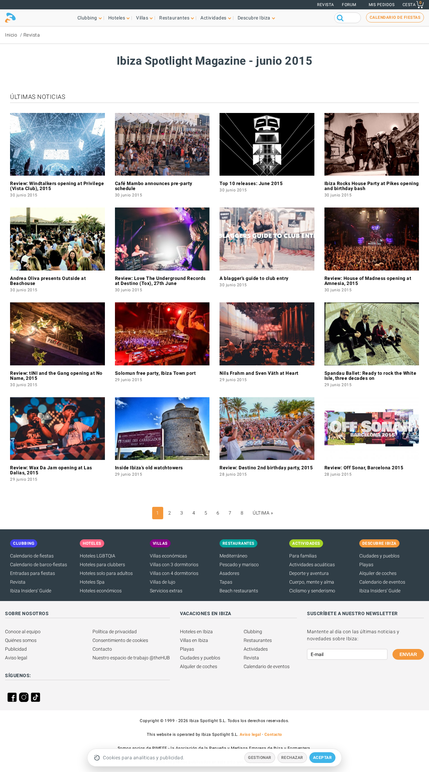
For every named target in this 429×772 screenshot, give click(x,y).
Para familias (303, 555)
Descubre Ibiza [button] (254, 17)
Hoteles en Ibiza (196, 631)
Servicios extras (166, 590)
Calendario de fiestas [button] (395, 17)
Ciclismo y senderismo (312, 590)
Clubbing (253, 631)
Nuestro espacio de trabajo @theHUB (131, 657)
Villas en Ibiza (194, 640)
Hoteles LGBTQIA (97, 555)
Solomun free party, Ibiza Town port (155, 373)
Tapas (226, 582)
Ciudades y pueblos (379, 555)
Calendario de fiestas (32, 555)
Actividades (256, 649)
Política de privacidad (115, 631)
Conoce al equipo (23, 631)
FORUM (349, 4)
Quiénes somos (21, 640)
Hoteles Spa (92, 582)
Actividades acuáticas (312, 564)
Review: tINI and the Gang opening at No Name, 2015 (56, 375)
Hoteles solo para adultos (106, 573)
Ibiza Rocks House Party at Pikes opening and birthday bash (371, 186)
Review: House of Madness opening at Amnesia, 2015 (368, 281)
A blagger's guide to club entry (254, 278)
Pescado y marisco (239, 564)
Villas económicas (168, 555)
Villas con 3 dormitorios (174, 564)
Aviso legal (16, 657)
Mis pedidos (382, 4)
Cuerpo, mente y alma (311, 582)
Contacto (102, 649)
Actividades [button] (213, 17)
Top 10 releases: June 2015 (251, 183)
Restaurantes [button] (174, 17)
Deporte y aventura (309, 573)
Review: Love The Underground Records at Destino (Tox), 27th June (160, 281)
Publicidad (16, 649)
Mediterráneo (233, 555)
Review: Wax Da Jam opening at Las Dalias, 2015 (51, 470)
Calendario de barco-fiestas (38, 564)
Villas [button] (142, 17)
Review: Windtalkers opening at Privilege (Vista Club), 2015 (57, 186)
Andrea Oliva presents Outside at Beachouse (48, 281)
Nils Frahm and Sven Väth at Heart (259, 373)
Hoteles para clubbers (102, 564)
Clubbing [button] (87, 17)
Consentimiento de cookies (120, 640)
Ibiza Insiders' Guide (30, 590)
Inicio (11, 35)
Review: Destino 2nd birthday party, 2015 (266, 467)
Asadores (229, 573)
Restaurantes (258, 640)
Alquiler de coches (377, 573)
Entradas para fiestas (32, 573)
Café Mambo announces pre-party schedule (153, 186)
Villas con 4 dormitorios (174, 573)
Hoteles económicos (101, 590)
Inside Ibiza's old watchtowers (149, 467)
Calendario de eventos (382, 582)
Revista (325, 4)
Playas (366, 564)
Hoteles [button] (116, 17)
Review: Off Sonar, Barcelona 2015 (364, 467)
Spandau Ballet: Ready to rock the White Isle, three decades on (370, 375)
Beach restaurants (239, 590)
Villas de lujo (162, 582)
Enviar (408, 654)
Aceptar (322, 757)
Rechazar (292, 757)
